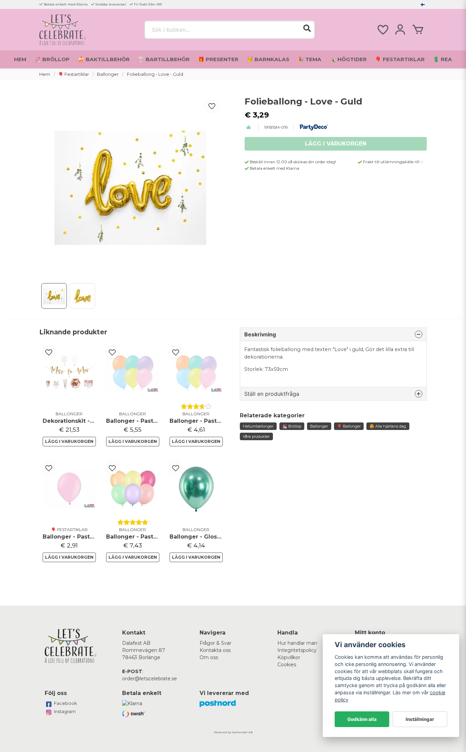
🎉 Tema (309, 59)
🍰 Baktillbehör (104, 59)
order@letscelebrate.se (149, 679)
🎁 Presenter (218, 59)
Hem (20, 59)
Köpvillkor (288, 657)
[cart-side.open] (418, 30)
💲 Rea (442, 59)
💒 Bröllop (52, 59)
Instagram (65, 711)
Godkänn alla (362, 719)
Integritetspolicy (297, 650)
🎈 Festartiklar (400, 59)
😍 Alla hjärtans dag (387, 426)
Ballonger (108, 74)
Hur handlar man (297, 643)
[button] (423, 4)
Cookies (286, 665)
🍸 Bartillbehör (164, 59)
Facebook (65, 703)
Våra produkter (256, 436)
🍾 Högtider (348, 59)
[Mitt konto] (400, 30)
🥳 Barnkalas (268, 59)
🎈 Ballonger (349, 426)
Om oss (209, 657)
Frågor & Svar (215, 643)
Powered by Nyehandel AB (233, 732)
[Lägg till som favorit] (382, 30)
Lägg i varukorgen (69, 441)
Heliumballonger (258, 426)
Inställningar (420, 719)
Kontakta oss (215, 650)
